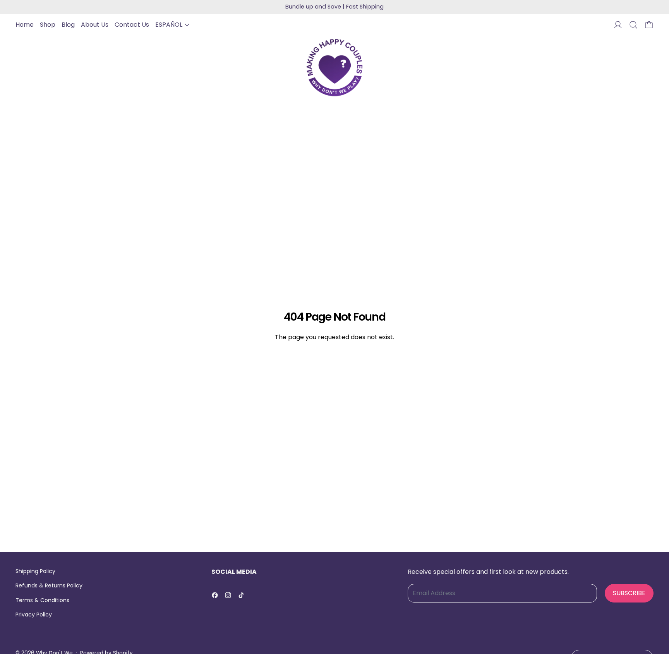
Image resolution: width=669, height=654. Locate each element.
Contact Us (132, 24)
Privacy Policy (33, 614)
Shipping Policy (35, 571)
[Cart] (649, 24)
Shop (47, 24)
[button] (633, 24)
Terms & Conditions (42, 600)
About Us (94, 24)
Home (24, 24)
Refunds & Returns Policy (48, 585)
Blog (68, 24)
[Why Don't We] (335, 68)
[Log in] (618, 24)
